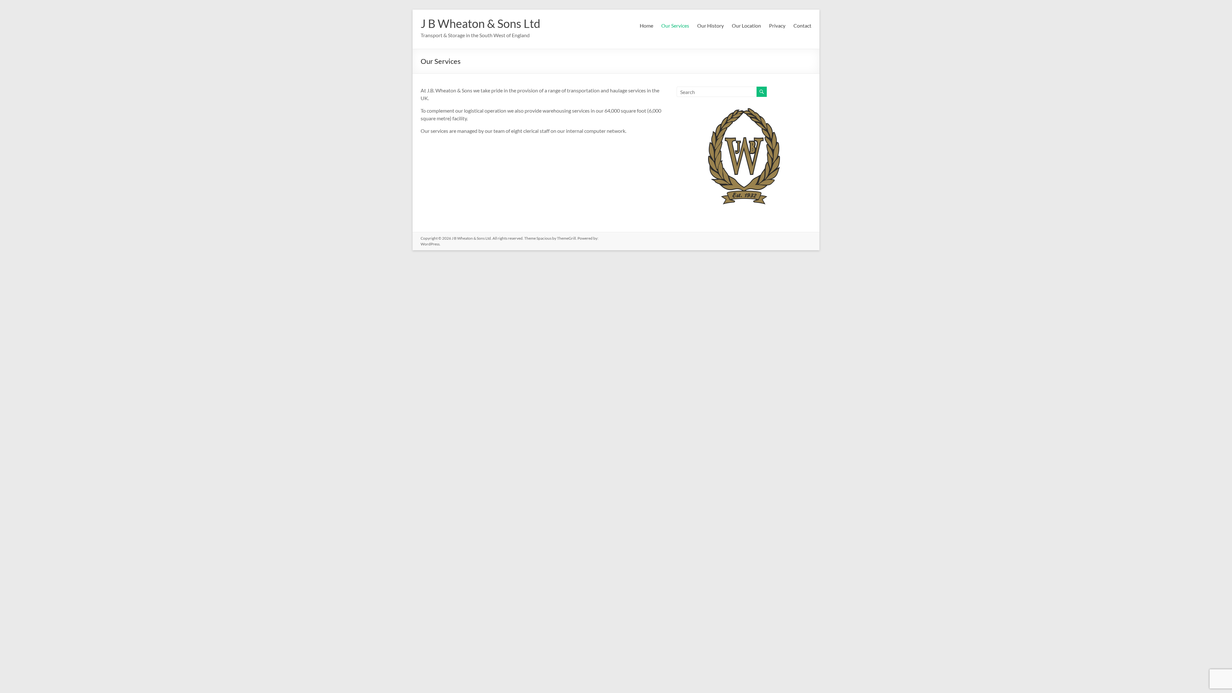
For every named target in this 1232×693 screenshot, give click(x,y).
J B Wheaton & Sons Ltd (480, 23)
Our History (710, 25)
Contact (802, 25)
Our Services (675, 25)
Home (646, 25)
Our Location (746, 25)
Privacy (777, 25)
